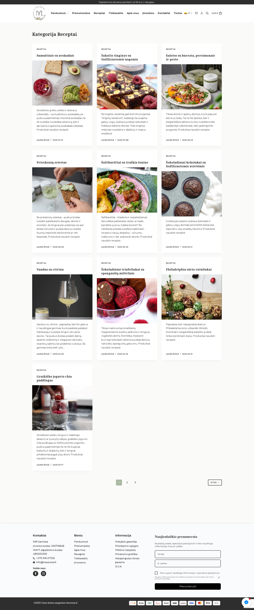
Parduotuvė (58, 13)
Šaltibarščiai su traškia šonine (124, 162)
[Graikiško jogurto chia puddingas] (62, 407)
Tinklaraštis (116, 13)
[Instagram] (43, 573)
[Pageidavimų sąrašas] (196, 13)
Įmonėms (148, 13)
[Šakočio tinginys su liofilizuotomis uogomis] (127, 87)
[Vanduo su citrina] (62, 297)
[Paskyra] (202, 13)
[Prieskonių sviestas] (62, 190)
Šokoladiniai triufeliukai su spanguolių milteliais (122, 271)
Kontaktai (164, 13)
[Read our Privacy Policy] (219, 577)
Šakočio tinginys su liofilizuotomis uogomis (119, 57)
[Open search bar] (207, 13)
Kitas (214, 482)
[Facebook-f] (35, 573)
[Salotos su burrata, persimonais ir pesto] (192, 87)
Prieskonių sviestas (52, 162)
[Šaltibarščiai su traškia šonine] (127, 190)
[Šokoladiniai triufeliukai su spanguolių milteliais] (127, 300)
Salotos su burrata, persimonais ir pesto (190, 57)
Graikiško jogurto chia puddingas (54, 378)
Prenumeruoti (187, 586)
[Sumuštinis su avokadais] (62, 83)
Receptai (99, 13)
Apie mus (133, 13)
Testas (178, 13)
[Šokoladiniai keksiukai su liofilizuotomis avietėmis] (192, 193)
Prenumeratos (81, 13)
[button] (188, 13)
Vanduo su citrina (50, 269)
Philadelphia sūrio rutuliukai (189, 269)
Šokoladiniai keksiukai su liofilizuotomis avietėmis (186, 164)
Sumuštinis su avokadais (55, 55)
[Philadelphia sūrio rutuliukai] (192, 297)
